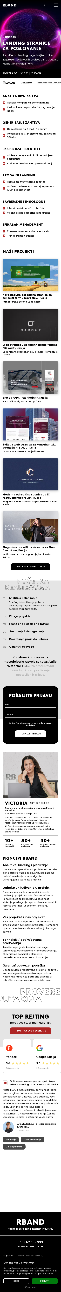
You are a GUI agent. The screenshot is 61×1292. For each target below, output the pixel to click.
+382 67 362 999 (30, 1242)
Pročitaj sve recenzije (30, 1031)
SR (46, 4)
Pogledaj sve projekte (30, 566)
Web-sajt (11, 1136)
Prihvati (44, 1281)
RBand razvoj (30, 1287)
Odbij (16, 1281)
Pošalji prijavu (30, 734)
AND (10, 5)
